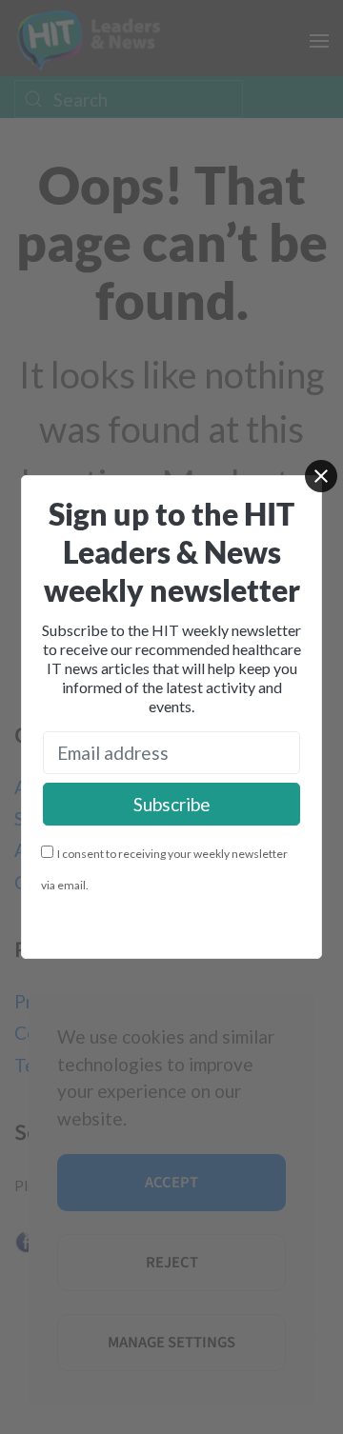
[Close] (321, 476)
